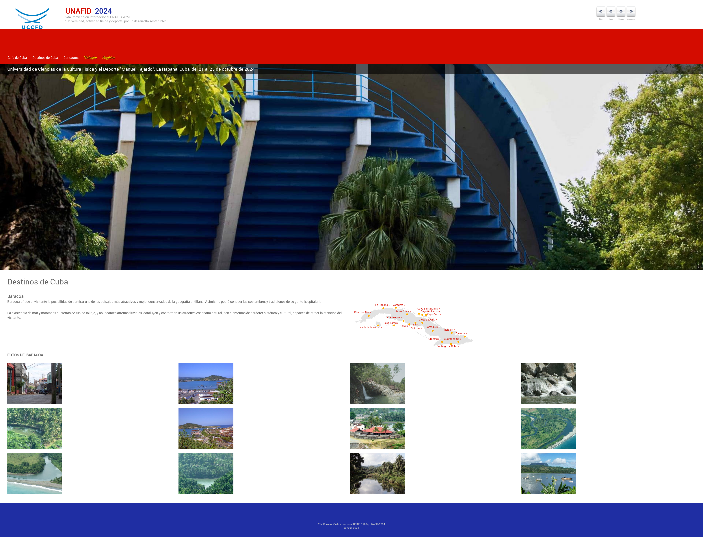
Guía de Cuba (17, 57)
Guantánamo (451, 338)
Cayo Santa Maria (427, 308)
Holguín (448, 329)
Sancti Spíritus (415, 326)
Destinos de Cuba (45, 57)
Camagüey (432, 327)
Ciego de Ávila (427, 319)
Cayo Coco (433, 314)
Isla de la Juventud (369, 327)
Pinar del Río (361, 312)
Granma (433, 338)
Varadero (398, 305)
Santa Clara (402, 311)
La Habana (381, 305)
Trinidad (403, 325)
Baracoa (461, 333)
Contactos (71, 57)
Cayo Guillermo (429, 311)
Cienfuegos (393, 317)
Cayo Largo (390, 323)
